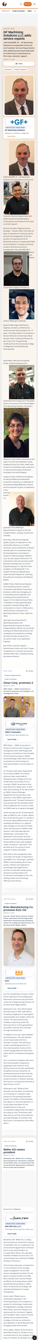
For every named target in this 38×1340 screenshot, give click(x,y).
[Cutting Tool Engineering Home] (4, 4)
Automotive (8, 69)
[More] (35, 11)
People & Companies (19, 11)
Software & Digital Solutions (13, 675)
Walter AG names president (14, 1151)
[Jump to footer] (34, 1337)
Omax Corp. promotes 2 (18, 682)
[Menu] (34, 4)
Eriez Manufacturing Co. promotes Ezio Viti (18, 908)
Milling (29, 11)
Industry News (8, 28)
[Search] (21, 4)
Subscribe (28, 4)
